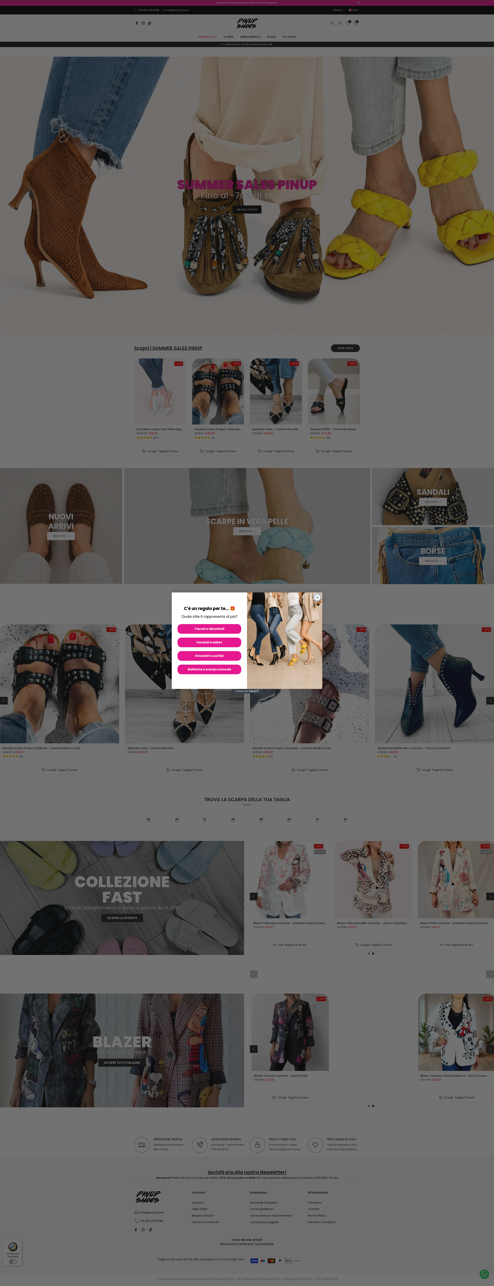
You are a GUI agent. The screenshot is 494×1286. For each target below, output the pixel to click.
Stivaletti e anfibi (209, 656)
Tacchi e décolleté (209, 629)
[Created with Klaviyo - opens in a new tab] (247, 691)
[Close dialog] (317, 597)
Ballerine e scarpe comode (209, 669)
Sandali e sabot (209, 642)
